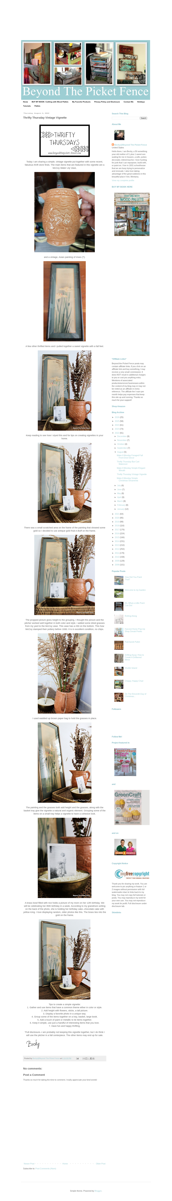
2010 (117, 557)
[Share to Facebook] (91, 1058)
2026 (117, 417)
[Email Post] (77, 1058)
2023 (117, 429)
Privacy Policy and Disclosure (107, 102)
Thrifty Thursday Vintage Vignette (132, 474)
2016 (117, 533)
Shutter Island (131, 668)
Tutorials (27, 106)
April (119, 497)
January (121, 509)
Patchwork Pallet (132, 642)
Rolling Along (131, 616)
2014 (117, 541)
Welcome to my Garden (135, 590)
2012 (117, 549)
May (119, 493)
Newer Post (29, 1164)
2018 (117, 526)
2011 (117, 553)
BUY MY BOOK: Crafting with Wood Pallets (50, 102)
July (119, 485)
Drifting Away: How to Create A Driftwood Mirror (134, 657)
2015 (117, 537)
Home (25, 102)
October (121, 444)
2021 (117, 514)
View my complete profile (123, 180)
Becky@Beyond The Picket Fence (130, 145)
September (122, 448)
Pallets (37, 106)
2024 (117, 425)
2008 (117, 565)
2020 (117, 518)
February (121, 505)
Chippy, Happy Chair (134, 681)
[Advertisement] (86, 17)
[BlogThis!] (86, 1058)
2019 (117, 522)
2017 (117, 530)
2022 (117, 433)
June (119, 489)
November (122, 440)
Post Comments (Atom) (45, 1169)
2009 (117, 561)
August (120, 452)
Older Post (100, 1164)
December (122, 436)
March (120, 501)
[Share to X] (88, 1058)
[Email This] (84, 1058)
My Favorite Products (81, 102)
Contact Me (128, 102)
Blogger (98, 1191)
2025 (117, 421)
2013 (117, 545)
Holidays (141, 102)
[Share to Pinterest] (93, 1058)
